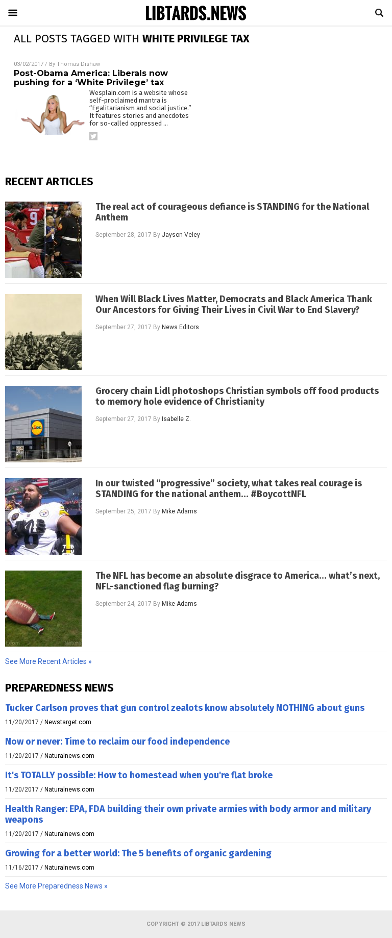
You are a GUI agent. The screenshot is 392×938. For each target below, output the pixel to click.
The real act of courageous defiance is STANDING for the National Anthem (232, 212)
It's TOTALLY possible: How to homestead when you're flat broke (139, 775)
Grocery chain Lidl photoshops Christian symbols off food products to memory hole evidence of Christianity (237, 396)
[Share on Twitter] (93, 136)
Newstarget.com (67, 722)
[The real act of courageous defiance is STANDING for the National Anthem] (43, 240)
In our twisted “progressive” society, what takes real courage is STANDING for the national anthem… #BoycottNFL (228, 489)
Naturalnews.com (69, 755)
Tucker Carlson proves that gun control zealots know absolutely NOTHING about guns (184, 707)
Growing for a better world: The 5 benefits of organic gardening (138, 853)
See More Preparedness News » (56, 886)
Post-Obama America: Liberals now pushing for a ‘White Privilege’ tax (91, 77)
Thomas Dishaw (78, 64)
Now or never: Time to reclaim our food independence (117, 741)
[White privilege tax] (196, 19)
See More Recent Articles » (48, 661)
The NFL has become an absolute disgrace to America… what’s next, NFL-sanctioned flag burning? (237, 581)
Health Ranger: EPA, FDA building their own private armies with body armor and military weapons (188, 814)
